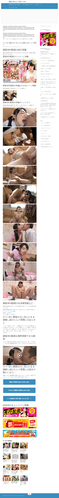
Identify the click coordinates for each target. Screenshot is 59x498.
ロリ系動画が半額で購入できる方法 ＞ (19, 398)
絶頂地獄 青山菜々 (44, 100)
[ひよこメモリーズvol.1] (24, 467)
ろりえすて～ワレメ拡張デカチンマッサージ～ (6, 482)
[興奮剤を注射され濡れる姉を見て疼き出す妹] (24, 456)
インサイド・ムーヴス (45, 76)
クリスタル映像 (11, 311)
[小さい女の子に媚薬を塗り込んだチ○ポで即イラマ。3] (15, 456)
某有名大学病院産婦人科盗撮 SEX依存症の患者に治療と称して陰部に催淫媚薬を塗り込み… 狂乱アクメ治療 (48, 105)
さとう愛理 (26, 309)
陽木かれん (15, 309)
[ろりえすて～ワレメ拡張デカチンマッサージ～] (7, 478)
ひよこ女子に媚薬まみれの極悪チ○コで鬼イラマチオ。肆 (14, 472)
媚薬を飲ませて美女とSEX (17, 1)
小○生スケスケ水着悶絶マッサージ (6, 460)
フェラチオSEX (44, 130)
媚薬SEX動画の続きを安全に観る (19, 382)
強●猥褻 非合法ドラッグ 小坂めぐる (48, 117)
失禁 (14, 314)
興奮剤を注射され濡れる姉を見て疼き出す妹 (23, 460)
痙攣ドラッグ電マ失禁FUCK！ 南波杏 (48, 79)
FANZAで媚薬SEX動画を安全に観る (19, 390)
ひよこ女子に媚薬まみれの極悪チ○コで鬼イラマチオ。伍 (23, 451)
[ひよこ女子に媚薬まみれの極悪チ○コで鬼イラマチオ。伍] (24, 445)
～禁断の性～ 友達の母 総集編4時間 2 (48, 65)
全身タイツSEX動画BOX (46, 144)
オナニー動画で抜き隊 (45, 125)
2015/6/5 (9, 312)
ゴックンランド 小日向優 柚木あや (47, 60)
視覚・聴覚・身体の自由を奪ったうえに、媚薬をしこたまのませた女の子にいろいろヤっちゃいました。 (48, 83)
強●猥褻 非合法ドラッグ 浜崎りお (47, 98)
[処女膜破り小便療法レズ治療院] (15, 478)
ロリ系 (10, 314)
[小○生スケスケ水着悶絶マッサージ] (7, 456)
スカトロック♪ (44, 133)
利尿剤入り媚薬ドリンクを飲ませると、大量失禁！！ (23, 483)
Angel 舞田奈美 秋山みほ (46, 57)
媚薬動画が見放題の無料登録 (15, 4)
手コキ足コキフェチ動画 (46, 136)
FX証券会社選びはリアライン (46, 146)
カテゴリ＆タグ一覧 (13, 7)
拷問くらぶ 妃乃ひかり (45, 71)
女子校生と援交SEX (45, 138)
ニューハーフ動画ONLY (45, 122)
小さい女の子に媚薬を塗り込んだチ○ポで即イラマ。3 (14, 461)
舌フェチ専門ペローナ (45, 141)
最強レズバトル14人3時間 (46, 68)
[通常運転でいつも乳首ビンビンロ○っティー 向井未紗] (7, 467)
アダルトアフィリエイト (46, 128)
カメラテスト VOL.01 (45, 63)
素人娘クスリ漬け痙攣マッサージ (47, 73)
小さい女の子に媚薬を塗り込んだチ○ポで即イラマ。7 (6, 451)
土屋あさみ (21, 309)
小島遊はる (32, 309)
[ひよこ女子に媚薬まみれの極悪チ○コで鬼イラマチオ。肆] (15, 467)
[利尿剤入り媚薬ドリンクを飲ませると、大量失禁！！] (24, 478)
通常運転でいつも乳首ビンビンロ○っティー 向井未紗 (6, 472)
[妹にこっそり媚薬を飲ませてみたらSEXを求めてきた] (15, 445)
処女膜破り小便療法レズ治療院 (14, 482)
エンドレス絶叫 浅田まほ (46, 91)
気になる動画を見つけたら (27, 4)
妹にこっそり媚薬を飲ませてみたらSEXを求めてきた (14, 451)
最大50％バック (38, 4)
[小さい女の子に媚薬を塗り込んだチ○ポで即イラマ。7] (7, 445)
